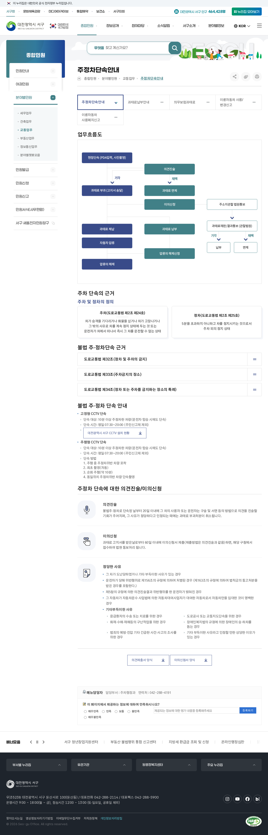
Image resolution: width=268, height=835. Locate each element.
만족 (108, 711)
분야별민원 (109, 78)
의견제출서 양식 (141, 660)
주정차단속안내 (151, 78)
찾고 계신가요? (111, 48)
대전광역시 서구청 (25, 26)
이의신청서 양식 (184, 660)
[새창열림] (254, 821)
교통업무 (129, 78)
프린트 (257, 77)
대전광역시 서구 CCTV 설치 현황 (108, 433)
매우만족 (93, 711)
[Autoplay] (37, 742)
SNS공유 (234, 77)
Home (79, 78)
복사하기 (246, 77)
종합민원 (90, 78)
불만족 (135, 711)
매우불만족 (94, 717)
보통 (121, 711)
